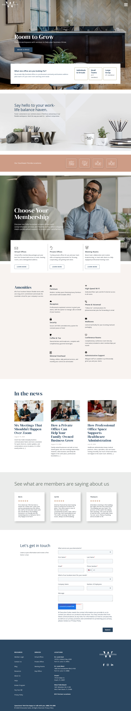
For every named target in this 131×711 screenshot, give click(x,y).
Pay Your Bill (18, 690)
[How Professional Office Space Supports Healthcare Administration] (102, 411)
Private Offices (39, 662)
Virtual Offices (39, 657)
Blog (15, 666)
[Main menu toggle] (126, 5)
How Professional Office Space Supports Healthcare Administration (101, 433)
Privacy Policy (18, 695)
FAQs (16, 681)
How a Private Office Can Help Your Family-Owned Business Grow (62, 433)
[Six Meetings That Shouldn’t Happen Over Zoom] (28, 411)
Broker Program (19, 685)
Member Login (19, 657)
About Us (17, 676)
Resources (17, 671)
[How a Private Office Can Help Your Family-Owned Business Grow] (65, 411)
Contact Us (18, 662)
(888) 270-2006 (50, 705)
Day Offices (38, 671)
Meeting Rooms (40, 666)
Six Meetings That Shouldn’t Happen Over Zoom (28, 429)
